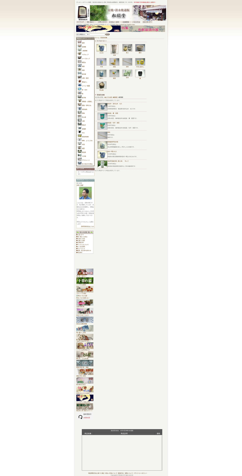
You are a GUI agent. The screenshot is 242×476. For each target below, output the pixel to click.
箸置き (84, 62)
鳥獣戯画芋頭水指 (112, 142)
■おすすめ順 (108, 97)
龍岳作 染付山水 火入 (114, 103)
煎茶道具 (84, 109)
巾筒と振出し (140, 67)
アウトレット (86, 160)
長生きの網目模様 (81, 324)
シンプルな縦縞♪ (81, 284)
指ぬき (84, 125)
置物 (83, 113)
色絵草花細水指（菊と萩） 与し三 (118, 161)
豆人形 (84, 117)
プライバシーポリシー (140, 473)
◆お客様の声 (80, 242)
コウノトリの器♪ (81, 293)
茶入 (127, 52)
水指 (114, 55)
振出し (102, 78)
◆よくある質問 (80, 246)
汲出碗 (84, 74)
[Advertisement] (110, 32)
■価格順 (115, 97)
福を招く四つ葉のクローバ (84, 410)
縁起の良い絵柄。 (81, 376)
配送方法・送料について (125, 473)
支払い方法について (111, 473)
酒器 (83, 66)
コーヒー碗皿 (86, 86)
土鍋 (83, 121)
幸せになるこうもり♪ (82, 315)
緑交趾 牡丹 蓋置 (113, 122)
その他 (84, 156)
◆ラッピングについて (82, 244)
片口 (83, 132)
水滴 (83, 144)
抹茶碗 (84, 47)
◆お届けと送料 (80, 240)
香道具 (84, 152)
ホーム (97, 37)
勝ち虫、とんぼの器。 (83, 358)
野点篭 (102, 90)
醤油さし (84, 82)
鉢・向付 (84, 90)
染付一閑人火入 (112, 151)
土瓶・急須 (85, 78)
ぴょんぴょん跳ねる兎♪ (83, 402)
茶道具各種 (85, 136)
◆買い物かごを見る (81, 236)
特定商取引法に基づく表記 (96, 473)
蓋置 (114, 78)
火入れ (102, 53)
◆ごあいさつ (80, 234)
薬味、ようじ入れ (87, 140)
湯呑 (83, 43)
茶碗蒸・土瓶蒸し (87, 101)
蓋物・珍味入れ (86, 105)
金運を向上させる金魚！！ (84, 393)
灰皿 (83, 148)
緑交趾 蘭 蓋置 (112, 113)
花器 (83, 70)
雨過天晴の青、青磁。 (83, 367)
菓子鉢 (84, 97)
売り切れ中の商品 (87, 164)
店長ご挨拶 (80, 185)
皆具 (127, 77)
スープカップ (86, 58)
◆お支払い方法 (80, 238)
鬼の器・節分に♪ (81, 276)
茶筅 (114, 67)
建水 (140, 52)
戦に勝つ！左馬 (81, 332)
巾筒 (101, 67)
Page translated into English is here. (125, 24)
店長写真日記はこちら (87, 226)
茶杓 (127, 67)
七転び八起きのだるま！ (83, 341)
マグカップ (85, 54)
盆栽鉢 (84, 129)
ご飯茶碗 (84, 50)
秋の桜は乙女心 (81, 384)
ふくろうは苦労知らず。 (83, 350)
